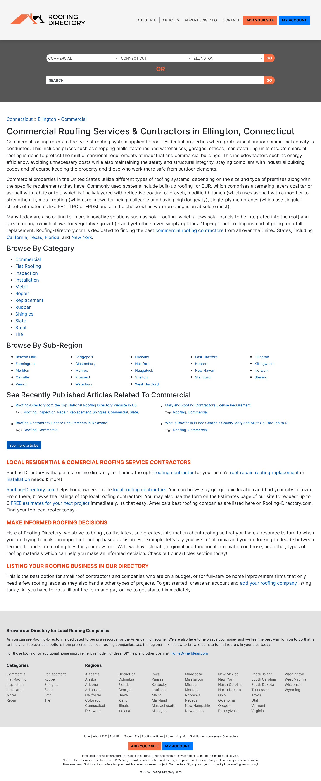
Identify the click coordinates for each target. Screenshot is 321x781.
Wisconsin (293, 684)
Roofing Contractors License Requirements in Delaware (61, 423)
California (17, 237)
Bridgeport (84, 357)
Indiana (124, 710)
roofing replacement (277, 472)
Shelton (141, 377)
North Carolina (230, 684)
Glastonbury (85, 363)
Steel (20, 327)
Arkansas (92, 690)
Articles (170, 20)
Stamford (203, 377)
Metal (21, 286)
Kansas (157, 679)
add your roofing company (268, 583)
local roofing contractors (139, 489)
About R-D (147, 20)
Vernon (21, 384)
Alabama (92, 674)
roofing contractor (174, 472)
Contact (231, 20)
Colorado (93, 700)
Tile (19, 334)
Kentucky (159, 684)
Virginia (257, 710)
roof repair (241, 472)
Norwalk (261, 370)
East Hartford (206, 357)
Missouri (192, 684)
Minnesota (193, 674)
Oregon (224, 705)
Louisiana (159, 690)
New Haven (204, 370)
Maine (157, 695)
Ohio (222, 695)
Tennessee (260, 690)
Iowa (156, 674)
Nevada (191, 700)
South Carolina (263, 679)
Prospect (82, 377)
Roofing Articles (152, 736)
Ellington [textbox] (203, 58)
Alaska (90, 679)
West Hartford (147, 384)
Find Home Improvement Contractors (213, 736)
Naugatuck (144, 370)
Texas (36, 237)
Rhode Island (262, 674)
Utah (255, 700)
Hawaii (123, 695)
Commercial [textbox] (60, 58)
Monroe (81, 370)
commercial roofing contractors (189, 230)
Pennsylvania (229, 710)
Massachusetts (164, 705)
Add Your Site (260, 20)
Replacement (29, 300)
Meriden (22, 370)
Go (269, 58)
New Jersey (194, 710)
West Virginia (295, 679)
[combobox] (82, 58)
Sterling (261, 377)
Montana (192, 690)
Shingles (24, 314)
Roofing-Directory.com (31, 489)
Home (86, 736)
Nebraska (193, 695)
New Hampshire (198, 705)
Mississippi (194, 679)
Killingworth (264, 363)
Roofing (30, 412)
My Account (294, 20)
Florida (52, 237)
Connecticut (20, 119)
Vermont (258, 705)
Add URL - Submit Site (124, 736)
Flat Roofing (28, 266)
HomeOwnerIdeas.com (189, 653)
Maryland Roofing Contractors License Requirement (208, 405)
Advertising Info (201, 20)
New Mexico (228, 674)
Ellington (47, 119)
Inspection (26, 273)
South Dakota (262, 684)
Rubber (23, 307)
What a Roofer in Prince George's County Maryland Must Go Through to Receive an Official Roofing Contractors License (228, 423)
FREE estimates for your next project (50, 503)
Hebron (201, 363)
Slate (20, 320)
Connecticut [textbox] (134, 58)
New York (81, 237)
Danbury (142, 357)
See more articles (23, 445)
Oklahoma (226, 700)
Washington (294, 674)
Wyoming (292, 690)
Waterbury (83, 384)
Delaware (93, 710)
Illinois (123, 705)
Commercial (74, 119)
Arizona (91, 684)
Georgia (124, 690)
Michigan (159, 710)
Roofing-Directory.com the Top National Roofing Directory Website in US (76, 405)
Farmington (25, 363)
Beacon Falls (26, 357)
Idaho (123, 700)
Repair (22, 293)
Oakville (22, 377)
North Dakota (229, 690)
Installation (27, 280)
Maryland (159, 700)
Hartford (142, 363)
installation (18, 479)
